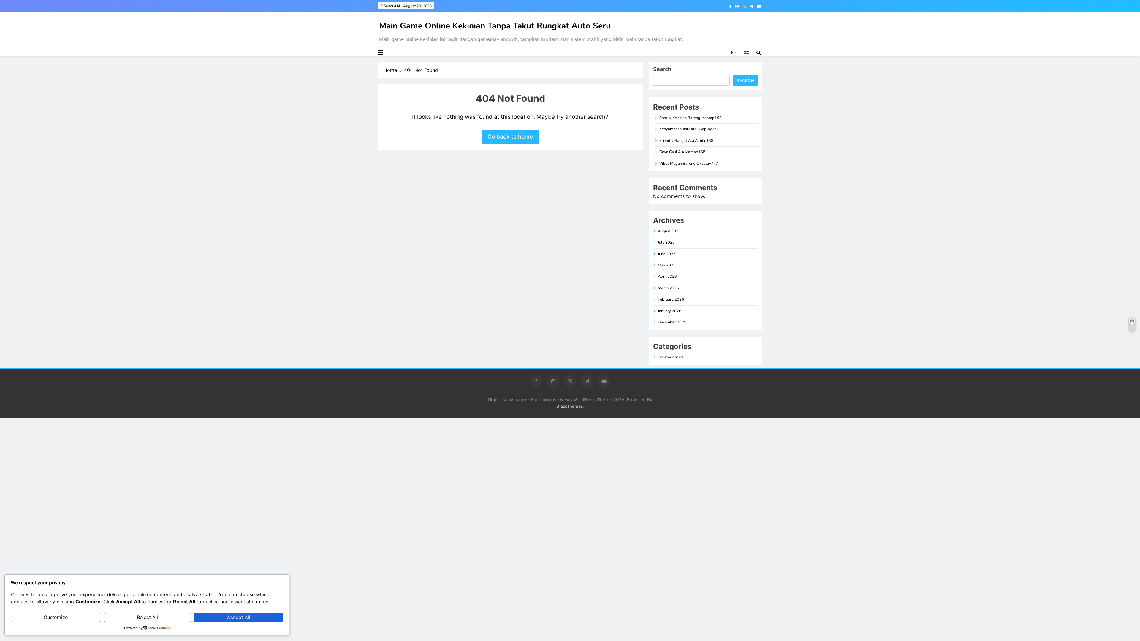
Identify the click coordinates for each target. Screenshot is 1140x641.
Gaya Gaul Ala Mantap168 (682, 152)
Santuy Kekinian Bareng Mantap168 (690, 117)
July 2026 (666, 242)
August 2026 (669, 231)
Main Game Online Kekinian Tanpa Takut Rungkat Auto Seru (495, 25)
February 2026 (671, 299)
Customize (56, 617)
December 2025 (672, 322)
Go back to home (510, 136)
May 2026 (667, 265)
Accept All (238, 617)
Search (662, 69)
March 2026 (668, 288)
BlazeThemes (569, 406)
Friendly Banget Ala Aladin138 (686, 140)
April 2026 (667, 276)
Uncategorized (670, 357)
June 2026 (667, 254)
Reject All (147, 617)
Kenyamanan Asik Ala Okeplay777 (689, 129)
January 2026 (669, 311)
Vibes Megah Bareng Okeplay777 (688, 163)
